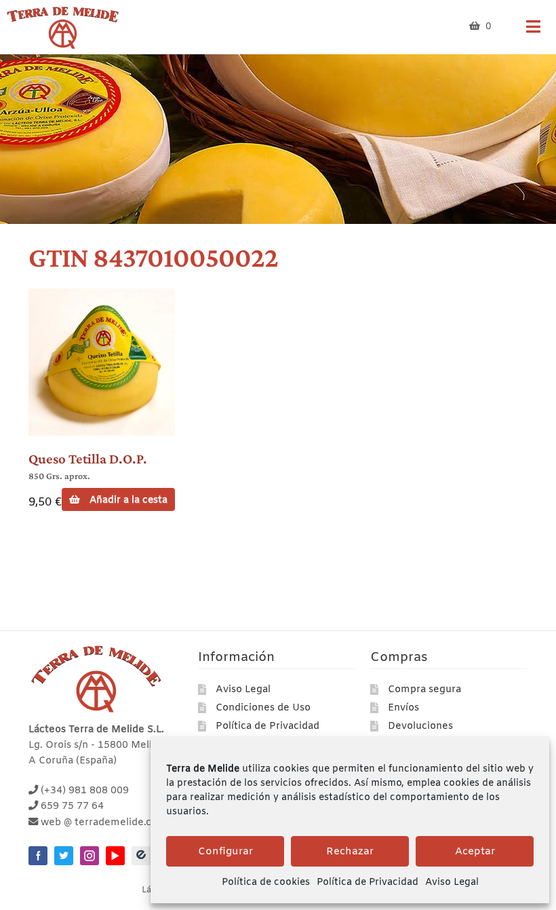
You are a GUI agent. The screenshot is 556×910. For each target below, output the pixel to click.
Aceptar (475, 851)
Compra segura (424, 689)
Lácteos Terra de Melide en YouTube (115, 855)
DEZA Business (141, 855)
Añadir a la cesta (128, 500)
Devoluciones (420, 726)
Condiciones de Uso (263, 708)
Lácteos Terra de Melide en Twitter (63, 855)
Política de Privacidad (367, 882)
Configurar (225, 851)
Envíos (403, 708)
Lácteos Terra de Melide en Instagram (89, 855)
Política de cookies (266, 882)
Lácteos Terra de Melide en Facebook (37, 855)
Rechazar (350, 851)
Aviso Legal (452, 882)
